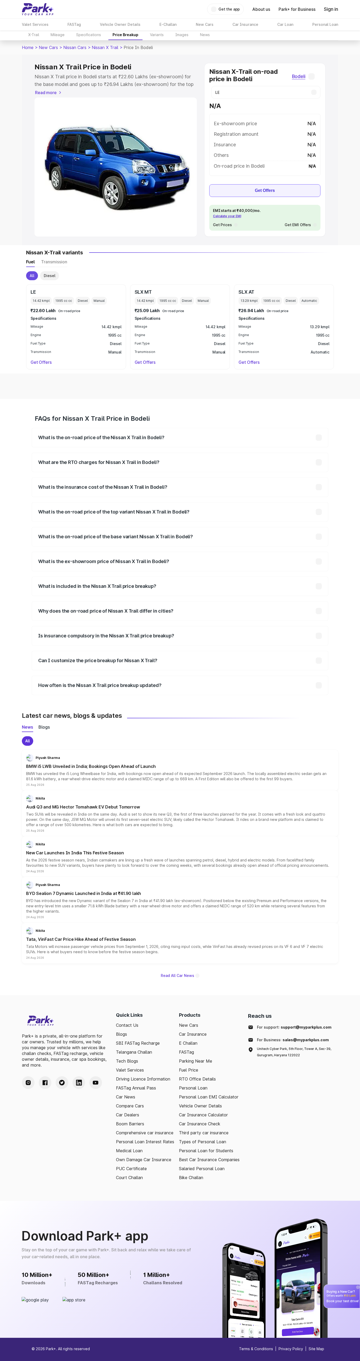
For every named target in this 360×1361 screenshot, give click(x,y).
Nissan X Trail (105, 47)
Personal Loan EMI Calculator (209, 1097)
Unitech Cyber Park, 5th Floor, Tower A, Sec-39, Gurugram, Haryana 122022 (294, 1052)
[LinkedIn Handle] (78, 1082)
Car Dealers (127, 1114)
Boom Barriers (130, 1123)
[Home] (37, 9)
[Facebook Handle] (45, 1082)
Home (27, 47)
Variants (157, 34)
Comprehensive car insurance (144, 1132)
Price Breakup (125, 34)
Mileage (58, 34)
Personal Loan (193, 1088)
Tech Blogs (127, 1061)
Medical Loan (129, 1150)
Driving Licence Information (143, 1079)
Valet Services (130, 1070)
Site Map (316, 1349)
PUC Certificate (131, 1168)
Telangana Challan (134, 1052)
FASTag (186, 1052)
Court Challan (129, 1177)
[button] (180, 770)
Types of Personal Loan (202, 1141)
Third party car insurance (203, 1132)
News (205, 34)
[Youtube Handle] (95, 1082)
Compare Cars (130, 1105)
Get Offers (265, 190)
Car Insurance (193, 1034)
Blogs (121, 1034)
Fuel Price (188, 1070)
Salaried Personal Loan (202, 1168)
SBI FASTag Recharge (138, 1043)
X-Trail (33, 34)
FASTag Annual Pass (136, 1088)
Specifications (88, 34)
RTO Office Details (197, 1079)
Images (181, 34)
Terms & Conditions (256, 1349)
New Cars (48, 47)
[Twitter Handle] (62, 1082)
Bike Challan (191, 1177)
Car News (125, 1097)
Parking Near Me (195, 1061)
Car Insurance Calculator (203, 1114)
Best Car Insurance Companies (209, 1159)
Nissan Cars (74, 47)
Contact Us (127, 1025)
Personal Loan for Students (206, 1150)
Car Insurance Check (199, 1123)
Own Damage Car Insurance (143, 1159)
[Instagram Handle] (28, 1082)
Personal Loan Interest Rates (145, 1141)
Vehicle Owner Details (200, 1105)
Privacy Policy (291, 1349)
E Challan (188, 1043)
